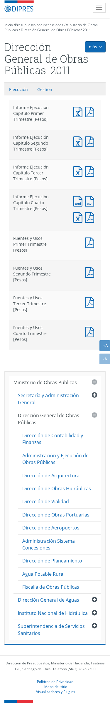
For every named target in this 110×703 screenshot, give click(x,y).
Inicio (8, 24)
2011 (87, 29)
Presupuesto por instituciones (39, 24)
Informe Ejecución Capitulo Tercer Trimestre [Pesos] (79, 170)
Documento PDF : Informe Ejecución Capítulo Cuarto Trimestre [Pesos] (91, 216)
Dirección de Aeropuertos (50, 527)
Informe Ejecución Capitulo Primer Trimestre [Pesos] (79, 111)
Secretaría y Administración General (48, 398)
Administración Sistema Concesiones (48, 544)
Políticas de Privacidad (55, 681)
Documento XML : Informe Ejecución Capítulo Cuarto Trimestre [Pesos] (79, 200)
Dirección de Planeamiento (52, 560)
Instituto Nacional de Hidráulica (53, 613)
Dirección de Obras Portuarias (55, 514)
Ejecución (18, 89)
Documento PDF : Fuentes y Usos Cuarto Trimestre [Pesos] (91, 331)
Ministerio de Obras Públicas (45, 382)
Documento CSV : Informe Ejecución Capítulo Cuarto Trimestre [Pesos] (91, 200)
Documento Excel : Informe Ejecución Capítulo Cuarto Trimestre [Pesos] (79, 216)
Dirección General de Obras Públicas (51, 29)
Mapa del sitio (55, 686)
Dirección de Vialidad (45, 501)
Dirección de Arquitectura (50, 475)
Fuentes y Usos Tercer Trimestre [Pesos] (91, 301)
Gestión (44, 89)
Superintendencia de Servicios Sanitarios (51, 629)
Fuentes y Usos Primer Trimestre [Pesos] (91, 242)
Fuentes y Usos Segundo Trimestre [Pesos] (91, 271)
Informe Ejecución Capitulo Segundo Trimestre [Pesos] (79, 141)
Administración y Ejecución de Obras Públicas (55, 459)
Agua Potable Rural (43, 574)
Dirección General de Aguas (48, 600)
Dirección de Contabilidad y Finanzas (52, 438)
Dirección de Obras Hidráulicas (56, 488)
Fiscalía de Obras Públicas (50, 587)
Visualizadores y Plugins (55, 691)
